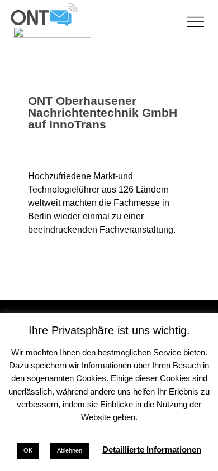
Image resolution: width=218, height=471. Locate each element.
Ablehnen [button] (69, 450)
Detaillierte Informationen (151, 449)
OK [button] (27, 450)
